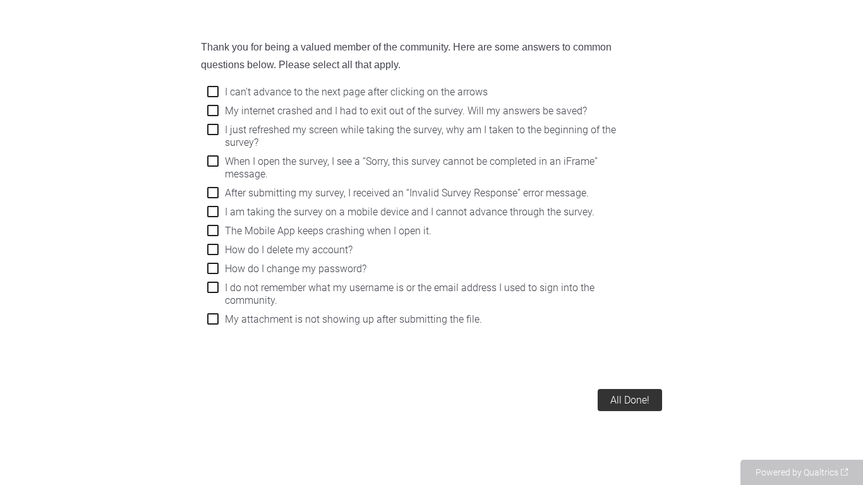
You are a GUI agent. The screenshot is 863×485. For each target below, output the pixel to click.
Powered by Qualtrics (797, 472)
